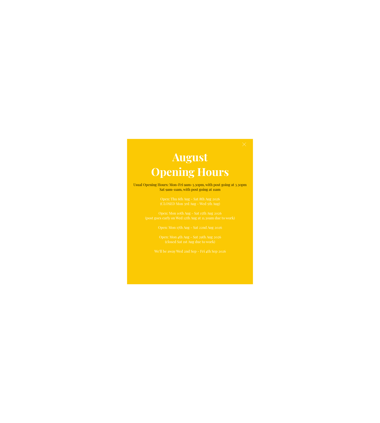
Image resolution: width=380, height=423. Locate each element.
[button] (244, 144)
